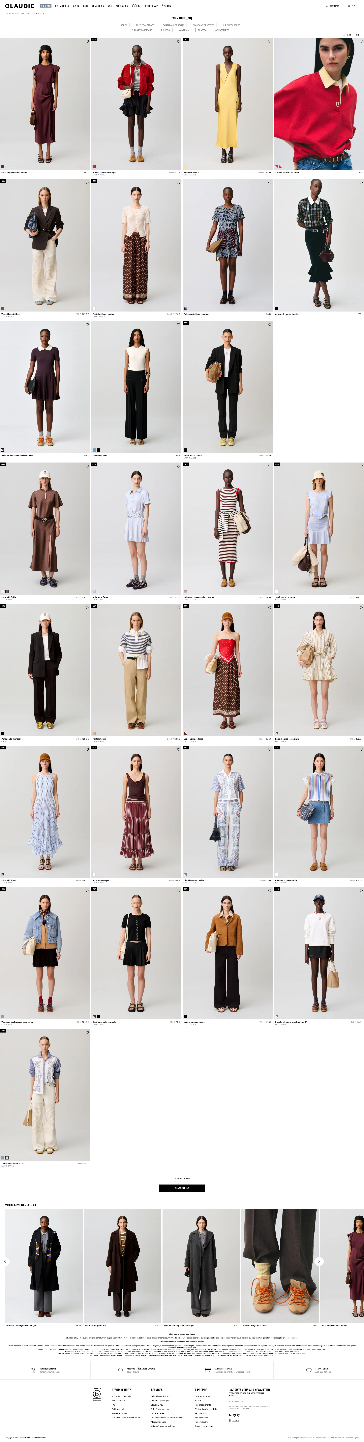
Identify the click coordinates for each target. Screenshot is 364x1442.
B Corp (198, 1400)
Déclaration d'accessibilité (206, 1409)
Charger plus (182, 1188)
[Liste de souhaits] (87, 41)
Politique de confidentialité (301, 1438)
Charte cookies (320, 1438)
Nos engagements (203, 1405)
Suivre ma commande (121, 1396)
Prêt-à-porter (27, 14)
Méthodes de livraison (160, 1396)
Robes (124, 25)
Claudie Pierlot (12, 14)
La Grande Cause (202, 1396)
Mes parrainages (158, 1422)
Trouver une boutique (204, 1426)
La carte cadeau (158, 1413)
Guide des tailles (119, 1409)
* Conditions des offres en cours (126, 1418)
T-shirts (165, 30)
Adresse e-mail (235, 1401)
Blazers (202, 30)
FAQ (113, 1405)
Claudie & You (157, 1405)
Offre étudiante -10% (160, 1409)
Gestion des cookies (336, 1438)
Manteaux (184, 30)
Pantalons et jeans (173, 25)
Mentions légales (352, 1438)
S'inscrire (270, 1401)
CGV (287, 1438)
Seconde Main (201, 1413)
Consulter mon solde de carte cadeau (167, 1418)
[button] (44, 6)
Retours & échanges (160, 1400)
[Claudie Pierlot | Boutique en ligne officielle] (19, 6)
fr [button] (343, 6)
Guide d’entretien (119, 1413)
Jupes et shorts (231, 25)
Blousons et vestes (203, 25)
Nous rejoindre (201, 1422)
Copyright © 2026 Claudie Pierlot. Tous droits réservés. (26, 1438)
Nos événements (202, 1418)
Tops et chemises (145, 25)
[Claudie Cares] (97, 1394)
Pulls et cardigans (142, 30)
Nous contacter (118, 1400)
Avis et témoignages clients (163, 1426)
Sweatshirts (222, 30)
